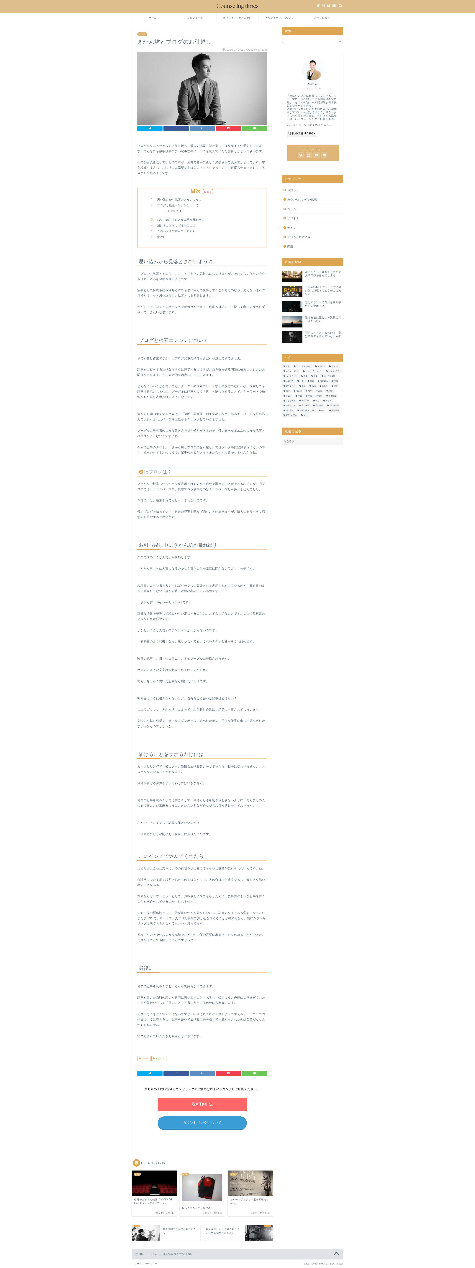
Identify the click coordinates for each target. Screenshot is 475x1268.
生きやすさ (290, 401)
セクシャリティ (335, 371)
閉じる (208, 191)
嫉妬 (303, 386)
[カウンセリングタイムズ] (237, 10)
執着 (312, 381)
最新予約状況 (202, 1104)
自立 (323, 410)
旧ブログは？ (176, 210)
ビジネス (293, 218)
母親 (320, 396)
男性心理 (305, 401)
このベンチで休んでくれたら (176, 231)
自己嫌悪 (305, 406)
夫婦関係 (324, 381)
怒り (310, 391)
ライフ (291, 227)
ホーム (153, 17)
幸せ (336, 386)
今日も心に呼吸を (299, 237)
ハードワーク (291, 376)
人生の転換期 (329, 376)
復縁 (288, 391)
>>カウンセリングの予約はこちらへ (309, 125)
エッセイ (145, 1059)
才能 (300, 396)
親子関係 (335, 410)
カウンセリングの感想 (302, 199)
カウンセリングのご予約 (237, 17)
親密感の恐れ (291, 415)
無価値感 (332, 396)
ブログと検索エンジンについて (178, 205)
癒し (317, 401)
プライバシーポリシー (146, 1263)
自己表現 (289, 410)
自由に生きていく (307, 410)
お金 (288, 366)
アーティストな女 (303, 366)
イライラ (321, 366)
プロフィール (195, 17)
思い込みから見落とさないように (179, 199)
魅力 (305, 415)
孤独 (314, 386)
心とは (299, 391)
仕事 (302, 381)
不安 (315, 376)
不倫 (305, 376)
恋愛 (290, 246)
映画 (310, 396)
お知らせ (293, 190)
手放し (288, 396)
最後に (161, 237)
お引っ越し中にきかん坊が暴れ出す (181, 219)
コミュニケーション (313, 371)
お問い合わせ (322, 17)
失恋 (336, 381)
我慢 (330, 391)
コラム (142, 34)
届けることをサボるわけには (176, 225)
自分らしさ (290, 406)
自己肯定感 (334, 406)
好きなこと (160, 1059)
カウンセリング (292, 371)
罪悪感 (328, 401)
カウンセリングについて (280, 17)
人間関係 (289, 381)
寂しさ (325, 386)
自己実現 (319, 406)
